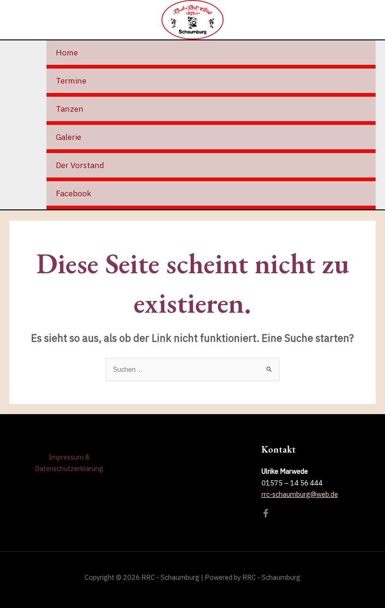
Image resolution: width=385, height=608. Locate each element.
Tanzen (70, 108)
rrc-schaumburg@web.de (300, 494)
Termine (71, 80)
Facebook (73, 193)
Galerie (68, 136)
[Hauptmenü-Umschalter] (369, 20)
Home (67, 52)
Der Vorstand (80, 165)
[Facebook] (266, 513)
